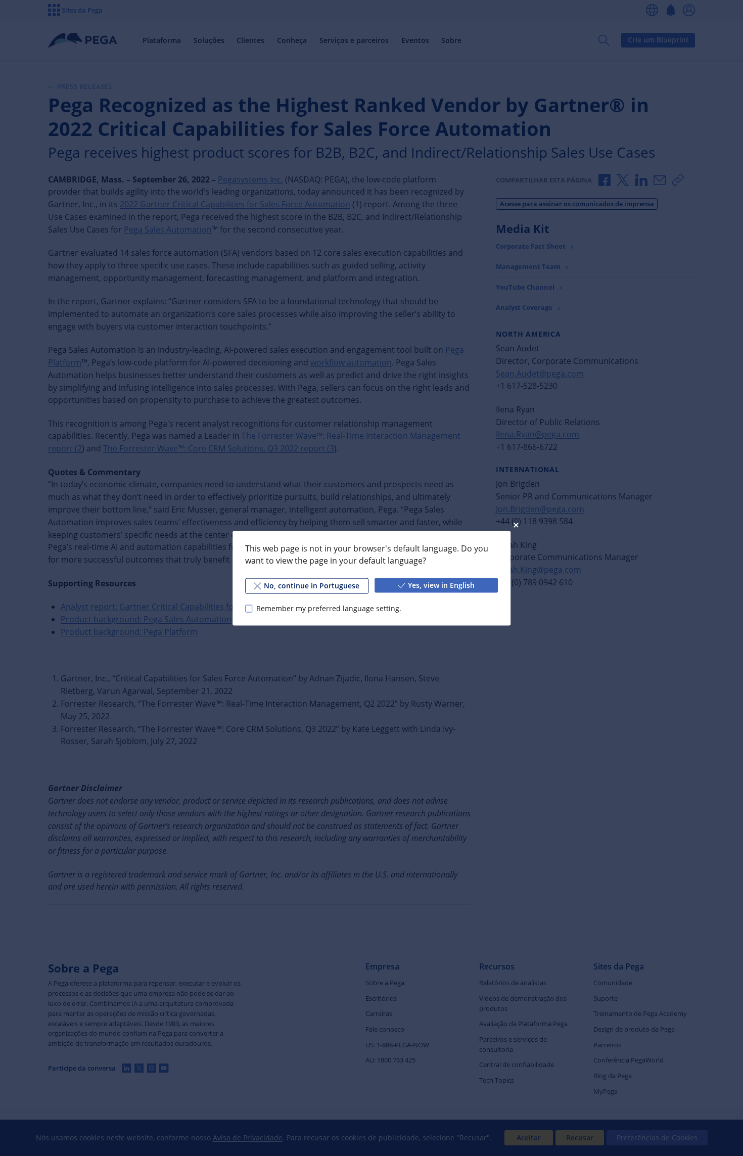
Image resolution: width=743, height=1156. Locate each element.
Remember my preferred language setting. (328, 608)
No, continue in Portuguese (311, 585)
